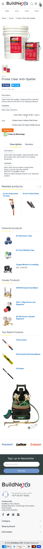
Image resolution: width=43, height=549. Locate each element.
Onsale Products (11, 280)
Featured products (12, 228)
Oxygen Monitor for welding (27, 264)
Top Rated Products (12, 332)
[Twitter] (8, 515)
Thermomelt (21, 340)
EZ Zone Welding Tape (25, 250)
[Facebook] (3, 515)
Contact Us (8, 130)
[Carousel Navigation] (39, 186)
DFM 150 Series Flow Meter (27, 288)
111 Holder (20, 369)
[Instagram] (18, 515)
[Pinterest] (13, 515)
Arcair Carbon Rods (31, 194)
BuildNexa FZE (17, 543)
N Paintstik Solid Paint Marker (28, 354)
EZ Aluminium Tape (24, 236)
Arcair (4, 76)
